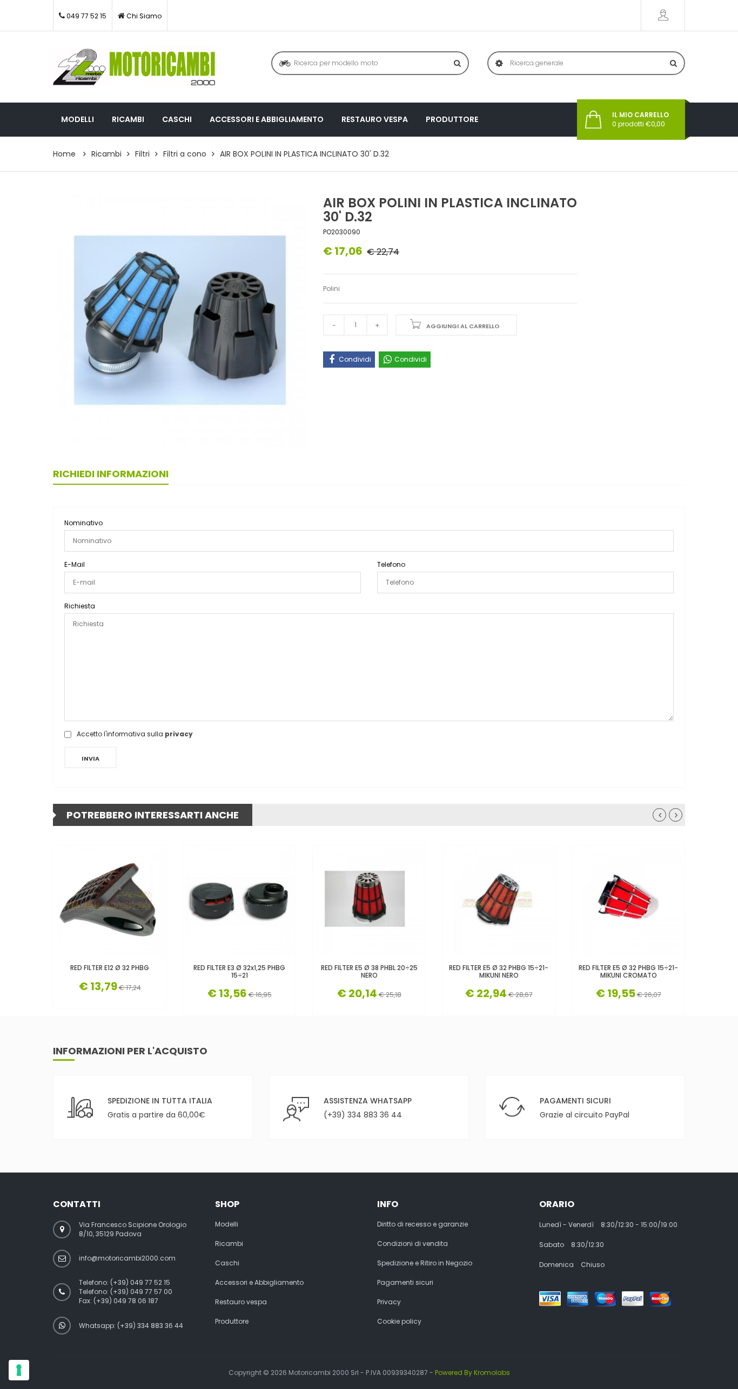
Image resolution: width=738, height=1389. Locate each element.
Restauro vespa (374, 119)
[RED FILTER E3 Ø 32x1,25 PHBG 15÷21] (239, 901)
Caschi (177, 119)
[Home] (134, 67)
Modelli (77, 119)
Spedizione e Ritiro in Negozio (424, 1263)
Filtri (142, 153)
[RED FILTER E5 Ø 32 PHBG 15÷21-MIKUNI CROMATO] (628, 901)
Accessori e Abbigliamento (267, 119)
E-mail (74, 564)
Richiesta (79, 606)
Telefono (391, 564)
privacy (179, 733)
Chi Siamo (144, 16)
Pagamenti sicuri (405, 1282)
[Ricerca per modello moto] (457, 63)
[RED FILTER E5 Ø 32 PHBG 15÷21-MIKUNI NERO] (498, 901)
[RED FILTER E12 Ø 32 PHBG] (109, 901)
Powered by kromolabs (472, 1372)
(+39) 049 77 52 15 (140, 1282)
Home (64, 153)
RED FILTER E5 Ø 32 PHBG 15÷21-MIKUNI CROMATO (628, 971)
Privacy (389, 1302)
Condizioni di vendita (412, 1243)
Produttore (452, 119)
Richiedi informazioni (111, 473)
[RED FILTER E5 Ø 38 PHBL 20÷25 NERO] (369, 901)
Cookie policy (399, 1321)
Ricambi (128, 119)
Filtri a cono (184, 153)
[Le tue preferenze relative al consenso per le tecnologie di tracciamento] (19, 1370)
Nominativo (83, 522)
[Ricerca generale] (673, 63)
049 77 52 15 (86, 16)
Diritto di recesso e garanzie (422, 1224)
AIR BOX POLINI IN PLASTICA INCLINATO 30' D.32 (304, 153)
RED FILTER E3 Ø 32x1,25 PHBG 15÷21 (239, 971)
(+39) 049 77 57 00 (141, 1291)
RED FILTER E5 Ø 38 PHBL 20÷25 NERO (369, 971)
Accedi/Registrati (663, 15)
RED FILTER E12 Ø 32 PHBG (109, 967)
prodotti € (640, 119)
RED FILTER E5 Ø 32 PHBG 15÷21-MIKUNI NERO (498, 971)
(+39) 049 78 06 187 (125, 1300)
